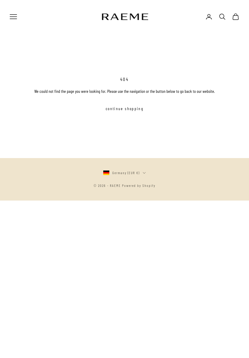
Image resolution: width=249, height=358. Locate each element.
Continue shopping (124, 108)
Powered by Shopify (138, 185)
